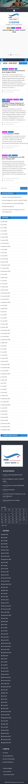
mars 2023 (4, 321)
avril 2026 (4, 231)
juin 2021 (4, 383)
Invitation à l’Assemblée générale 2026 (11, 197)
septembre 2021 (6, 374)
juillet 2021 (4, 380)
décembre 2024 (6, 265)
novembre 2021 (6, 367)
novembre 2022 (6, 333)
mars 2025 (4, 255)
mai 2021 (4, 386)
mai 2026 (4, 228)
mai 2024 (4, 280)
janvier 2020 (5, 420)
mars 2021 (4, 392)
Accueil (13, 28)
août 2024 (4, 274)
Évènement (16, 99)
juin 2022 (4, 346)
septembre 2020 (6, 405)
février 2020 (5, 417)
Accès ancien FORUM (8, 774)
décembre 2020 (6, 398)
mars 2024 (4, 283)
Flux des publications (8, 756)
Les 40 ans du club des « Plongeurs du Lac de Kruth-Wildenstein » (13, 211)
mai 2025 (4, 252)
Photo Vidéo (14, 155)
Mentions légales (7, 768)
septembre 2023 (6, 302)
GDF (16, 69)
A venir (8, 28)
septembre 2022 (6, 339)
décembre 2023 (6, 293)
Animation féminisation (8, 206)
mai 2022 (4, 349)
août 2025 (4, 249)
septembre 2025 (6, 246)
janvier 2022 (5, 361)
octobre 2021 (5, 370)
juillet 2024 (4, 277)
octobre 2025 (5, 243)
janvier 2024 (5, 290)
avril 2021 (4, 389)
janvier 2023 (5, 327)
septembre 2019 (6, 429)
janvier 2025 (5, 262)
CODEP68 (14, 22)
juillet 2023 (4, 308)
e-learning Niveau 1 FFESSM (10, 134)
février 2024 (5, 287)
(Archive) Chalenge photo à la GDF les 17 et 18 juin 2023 (13, 158)
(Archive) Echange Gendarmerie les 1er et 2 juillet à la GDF (13, 71)
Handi (21, 99)
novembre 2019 (6, 426)
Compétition (9, 99)
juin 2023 (4, 311)
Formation (11, 69)
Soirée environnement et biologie (11, 500)
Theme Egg (20, 782)
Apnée (3, 99)
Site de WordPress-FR (8, 762)
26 (2, 522)
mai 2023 (4, 315)
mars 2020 (4, 414)
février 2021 (5, 395)
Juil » (6, 525)
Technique (10, 132)
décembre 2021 (6, 364)
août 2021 (4, 377)
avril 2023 (4, 318)
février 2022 (5, 358)
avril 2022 (4, 352)
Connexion (5, 753)
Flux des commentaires (9, 759)
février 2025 (5, 259)
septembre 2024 (6, 271)
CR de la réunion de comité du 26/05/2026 (12, 203)
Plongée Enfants (5, 101)
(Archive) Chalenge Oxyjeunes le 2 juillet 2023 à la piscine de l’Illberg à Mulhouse (13, 104)
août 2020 (4, 408)
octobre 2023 (5, 299)
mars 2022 (4, 355)
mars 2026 (4, 234)
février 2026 (5, 237)
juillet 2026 (4, 221)
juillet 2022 (4, 342)
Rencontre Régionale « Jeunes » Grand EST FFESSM (14, 200)
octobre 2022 (5, 336)
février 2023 (5, 324)
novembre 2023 (6, 296)
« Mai (2, 525)
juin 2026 (4, 224)
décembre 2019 (6, 423)
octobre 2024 (5, 268)
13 (5, 517)
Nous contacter (7, 771)
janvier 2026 (5, 240)
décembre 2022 (6, 330)
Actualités (18, 28)
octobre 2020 (5, 402)
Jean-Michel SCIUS (15, 90)
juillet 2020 (4, 411)
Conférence (5, 69)
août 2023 (4, 305)
